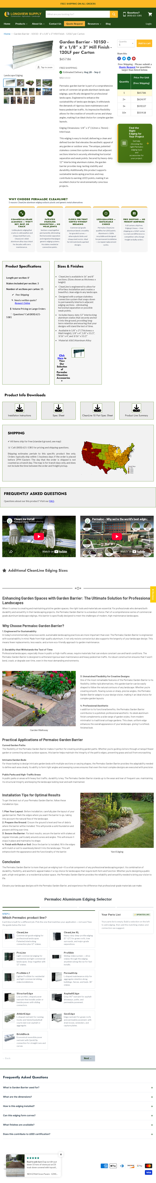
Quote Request (74, 23)
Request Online (22, 303)
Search (7, 1164)
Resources (93, 23)
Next (88, 1058)
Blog (108, 23)
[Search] (114, 14)
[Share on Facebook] (119, 58)
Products (20, 23)
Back (6, 1058)
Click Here (61, 357)
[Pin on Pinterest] (134, 58)
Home (7, 23)
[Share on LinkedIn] (129, 58)
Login (148, 23)
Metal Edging (19, 1164)
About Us (37, 23)
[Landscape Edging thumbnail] (10, 83)
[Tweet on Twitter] (124, 58)
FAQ (51, 501)
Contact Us (55, 23)
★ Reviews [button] (153, 594)
